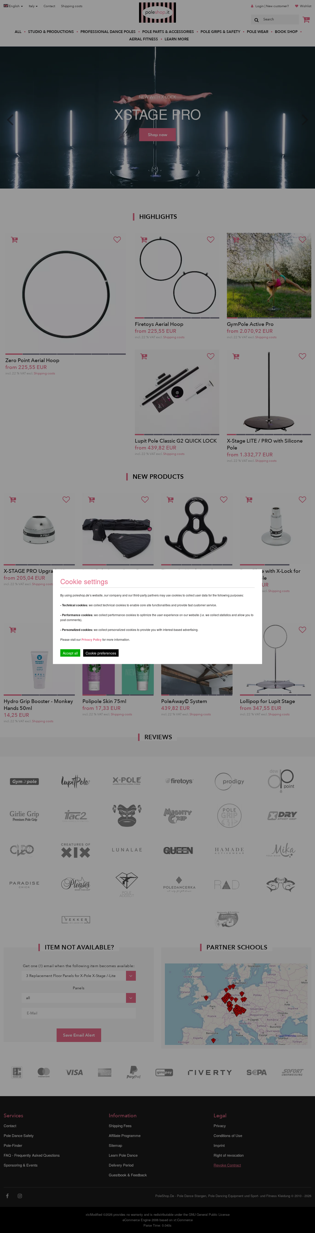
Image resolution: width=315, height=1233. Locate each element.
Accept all (70, 652)
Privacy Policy (91, 639)
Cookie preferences (101, 652)
